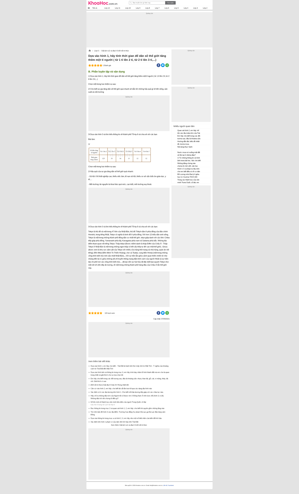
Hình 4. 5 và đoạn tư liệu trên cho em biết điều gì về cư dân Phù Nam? (188, 170)
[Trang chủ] (102, 3)
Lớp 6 (96, 51)
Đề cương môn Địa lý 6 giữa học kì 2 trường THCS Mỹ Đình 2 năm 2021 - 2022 (188, 176)
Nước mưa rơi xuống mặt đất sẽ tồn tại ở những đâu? (188, 153)
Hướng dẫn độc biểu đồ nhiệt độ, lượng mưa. (188, 142)
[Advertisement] (149, 31)
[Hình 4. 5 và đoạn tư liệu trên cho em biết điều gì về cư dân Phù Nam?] (174, 170)
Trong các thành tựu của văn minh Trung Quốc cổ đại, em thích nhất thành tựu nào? (188, 181)
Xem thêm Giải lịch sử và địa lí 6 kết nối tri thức (129, 425)
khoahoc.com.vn (89, 50)
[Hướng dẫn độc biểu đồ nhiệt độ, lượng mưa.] (174, 142)
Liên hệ (165, 485)
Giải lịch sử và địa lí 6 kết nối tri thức (115, 51)
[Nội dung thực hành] (174, 148)
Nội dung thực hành (184, 147)
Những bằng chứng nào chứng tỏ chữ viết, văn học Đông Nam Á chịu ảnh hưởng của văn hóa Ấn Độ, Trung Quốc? (188, 165)
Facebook (171, 485)
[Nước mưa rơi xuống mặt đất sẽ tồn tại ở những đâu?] (174, 153)
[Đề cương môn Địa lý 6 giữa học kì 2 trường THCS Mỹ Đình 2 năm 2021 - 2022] (174, 175)
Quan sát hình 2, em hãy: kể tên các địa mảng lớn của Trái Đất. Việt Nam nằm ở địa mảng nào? (188, 132)
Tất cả (94, 8)
